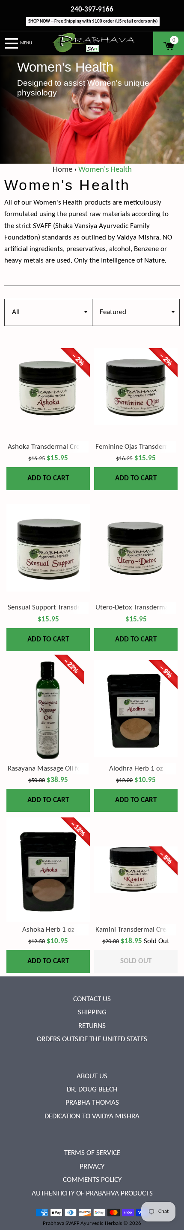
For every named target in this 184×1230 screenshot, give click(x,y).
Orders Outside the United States (92, 1039)
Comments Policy (92, 1180)
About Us (92, 1076)
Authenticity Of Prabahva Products (92, 1193)
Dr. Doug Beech (92, 1089)
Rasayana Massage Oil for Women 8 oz (65, 768)
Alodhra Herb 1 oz (136, 768)
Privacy (92, 1166)
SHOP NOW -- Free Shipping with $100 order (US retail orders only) (92, 21)
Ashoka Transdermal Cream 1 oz (55, 446)
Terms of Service (92, 1153)
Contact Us (92, 999)
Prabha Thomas (92, 1102)
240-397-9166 (92, 9)
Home (62, 170)
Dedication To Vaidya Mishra (92, 1116)
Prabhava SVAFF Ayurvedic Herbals (82, 1223)
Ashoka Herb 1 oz (48, 929)
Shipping (92, 1012)
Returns (92, 1026)
